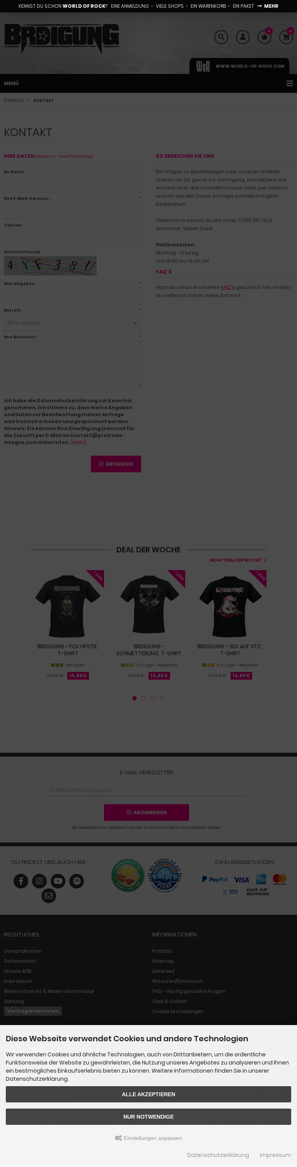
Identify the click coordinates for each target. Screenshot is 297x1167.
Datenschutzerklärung (218, 1155)
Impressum (275, 1155)
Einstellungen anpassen (152, 1138)
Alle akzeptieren (148, 1094)
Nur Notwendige (148, 1117)
